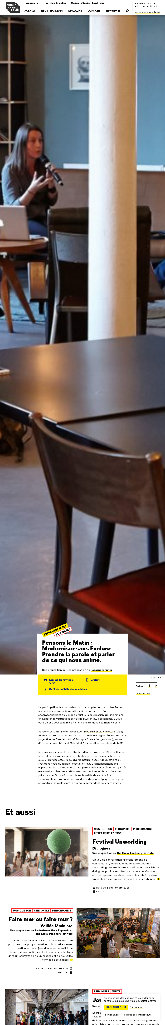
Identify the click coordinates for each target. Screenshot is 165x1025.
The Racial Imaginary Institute (135, 853)
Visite (116, 991)
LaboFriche (98, 3)
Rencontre (63, 632)
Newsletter (113, 10)
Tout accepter (115, 1007)
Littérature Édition (107, 833)
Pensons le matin (101, 670)
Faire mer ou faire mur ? (41, 919)
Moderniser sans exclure (99, 731)
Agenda (29, 10)
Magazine (75, 10)
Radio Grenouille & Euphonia (52, 930)
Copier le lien (143, 693)
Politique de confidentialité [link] (137, 1014)
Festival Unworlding (119, 841)
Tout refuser (136, 1007)
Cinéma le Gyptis (80, 3)
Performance (142, 829)
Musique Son (103, 829)
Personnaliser (112, 1014)
